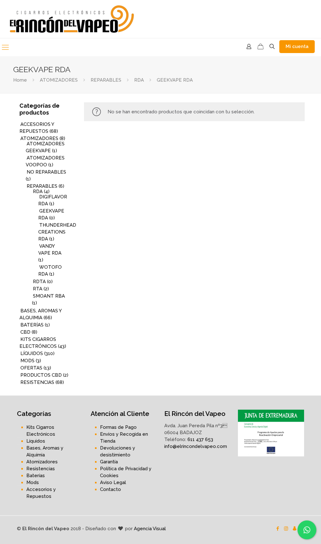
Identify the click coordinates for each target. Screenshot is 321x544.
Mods (32, 482)
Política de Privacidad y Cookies (125, 472)
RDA (139, 80)
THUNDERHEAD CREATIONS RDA (57, 232)
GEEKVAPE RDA (51, 214)
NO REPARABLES (46, 172)
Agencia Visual (150, 528)
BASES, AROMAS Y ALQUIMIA (40, 314)
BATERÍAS (32, 325)
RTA (37, 289)
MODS (27, 361)
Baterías (35, 475)
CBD (25, 332)
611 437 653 (200, 439)
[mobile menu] (5, 47)
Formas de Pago (118, 427)
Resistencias (40, 468)
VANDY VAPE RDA (49, 249)
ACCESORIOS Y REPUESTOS (36, 127)
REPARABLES (106, 80)
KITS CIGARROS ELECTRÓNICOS (38, 343)
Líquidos (35, 441)
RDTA (39, 281)
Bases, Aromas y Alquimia (44, 451)
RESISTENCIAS (37, 382)
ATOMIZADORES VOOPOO (45, 161)
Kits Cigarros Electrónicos (40, 430)
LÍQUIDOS (31, 353)
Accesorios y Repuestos (41, 493)
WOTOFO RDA (50, 270)
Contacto (110, 489)
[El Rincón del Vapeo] (72, 19)
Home (20, 80)
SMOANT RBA (49, 296)
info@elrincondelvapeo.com (195, 446)
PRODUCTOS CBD (41, 375)
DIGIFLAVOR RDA (52, 200)
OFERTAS (31, 368)
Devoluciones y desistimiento (117, 451)
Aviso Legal (113, 482)
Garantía (109, 462)
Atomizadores (42, 462)
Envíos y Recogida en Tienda (124, 437)
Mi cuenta (297, 46)
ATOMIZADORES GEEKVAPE (45, 147)
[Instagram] (286, 528)
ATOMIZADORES (59, 80)
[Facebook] (277, 528)
